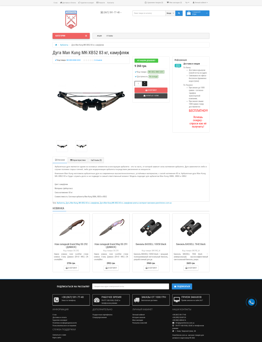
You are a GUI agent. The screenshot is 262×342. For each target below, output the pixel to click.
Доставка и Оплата (69, 3)
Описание (61, 160)
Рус (186, 3)
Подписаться (183, 286)
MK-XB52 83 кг (84, 203)
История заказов (138, 317)
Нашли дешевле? (147, 60)
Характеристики (79, 160)
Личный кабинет (138, 315)
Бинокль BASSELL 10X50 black (151, 244)
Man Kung (74, 203)
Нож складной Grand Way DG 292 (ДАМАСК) (71, 245)
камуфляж (95, 203)
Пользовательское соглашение (64, 326)
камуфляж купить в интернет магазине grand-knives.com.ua (148, 203)
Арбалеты (61, 203)
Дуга (67, 203)
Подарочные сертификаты (102, 315)
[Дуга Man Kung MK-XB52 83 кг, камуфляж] (91, 101)
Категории (60, 36)
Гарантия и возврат (87, 3)
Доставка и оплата (60, 317)
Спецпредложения (100, 317)
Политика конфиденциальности (65, 323)
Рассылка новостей (139, 323)
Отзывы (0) (97, 160)
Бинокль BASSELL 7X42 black (191, 244)
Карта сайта (57, 338)
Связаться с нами (59, 335)
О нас (55, 3)
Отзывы (109, 36)
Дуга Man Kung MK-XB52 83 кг (111, 203)
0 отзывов (98, 60)
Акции (99, 36)
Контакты (110, 3)
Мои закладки (137, 320)
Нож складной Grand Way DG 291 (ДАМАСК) (111, 245)
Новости (102, 3)
